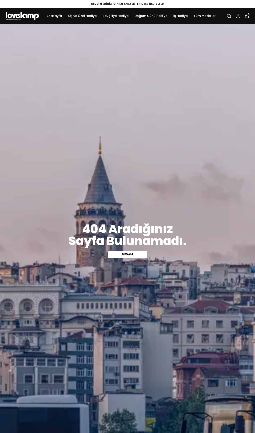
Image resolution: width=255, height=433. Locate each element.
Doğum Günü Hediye (150, 16)
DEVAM (127, 254)
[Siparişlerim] (237, 16)
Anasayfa (54, 16)
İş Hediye (180, 16)
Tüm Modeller (205, 16)
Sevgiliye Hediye (115, 16)
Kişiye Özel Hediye (82, 16)
